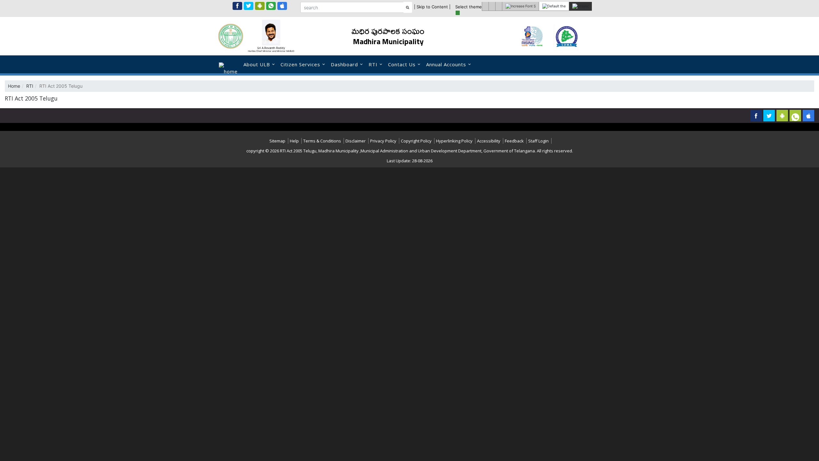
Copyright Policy (416, 141)
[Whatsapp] (271, 6)
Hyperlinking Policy (454, 141)
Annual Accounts (446, 64)
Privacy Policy (383, 141)
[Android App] (260, 6)
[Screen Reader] (485, 6)
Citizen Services (300, 64)
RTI (373, 64)
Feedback (514, 141)
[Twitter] (248, 6)
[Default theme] (554, 6)
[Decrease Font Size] (492, 6)
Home (14, 86)
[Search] (407, 7)
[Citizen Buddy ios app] (282, 6)
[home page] (228, 64)
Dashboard (344, 64)
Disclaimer (356, 141)
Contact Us (402, 64)
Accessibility (488, 141)
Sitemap (277, 141)
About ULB (256, 64)
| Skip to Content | (432, 6)
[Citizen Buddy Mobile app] (808, 115)
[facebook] (237, 6)
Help (294, 141)
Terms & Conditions (322, 141)
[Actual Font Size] (498, 6)
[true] (457, 12)
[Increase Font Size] (520, 6)
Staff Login (538, 141)
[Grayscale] (580, 6)
